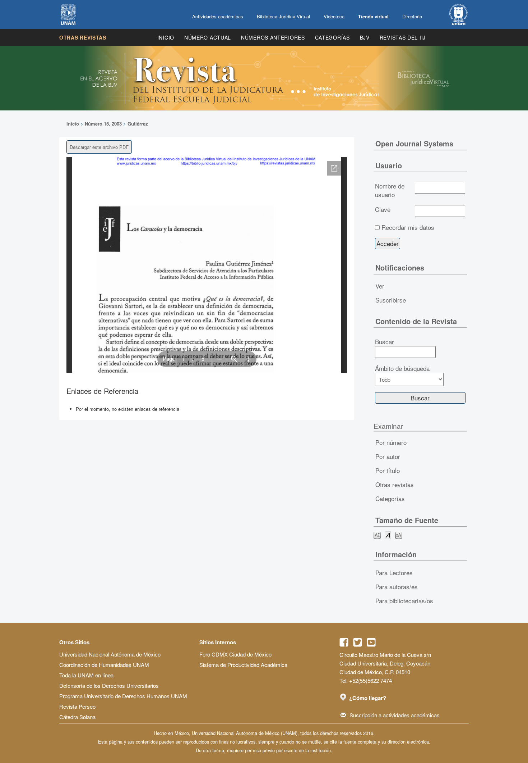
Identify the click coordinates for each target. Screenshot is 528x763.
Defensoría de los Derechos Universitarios (109, 685)
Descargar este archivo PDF (99, 147)
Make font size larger (398, 535)
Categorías (332, 37)
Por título (387, 470)
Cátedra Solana (77, 717)
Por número (391, 442)
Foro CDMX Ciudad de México (235, 654)
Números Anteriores (273, 37)
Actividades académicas (217, 16)
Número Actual (207, 37)
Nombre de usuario (389, 190)
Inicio (165, 37)
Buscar (384, 341)
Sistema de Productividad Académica (243, 664)
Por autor (387, 456)
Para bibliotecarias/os (404, 600)
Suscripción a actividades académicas (394, 715)
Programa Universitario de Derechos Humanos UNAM (123, 696)
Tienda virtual (373, 16)
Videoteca (334, 16)
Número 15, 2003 (103, 123)
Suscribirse (390, 299)
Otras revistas (82, 37)
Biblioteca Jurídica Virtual (283, 16)
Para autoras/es (396, 586)
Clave (382, 209)
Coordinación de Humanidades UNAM (104, 664)
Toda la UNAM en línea (86, 675)
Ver (379, 285)
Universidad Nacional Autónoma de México (110, 654)
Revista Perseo (77, 706)
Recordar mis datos (407, 227)
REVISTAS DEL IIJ (403, 37)
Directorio (412, 16)
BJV (365, 37)
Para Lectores (394, 572)
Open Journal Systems (414, 143)
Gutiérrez (138, 123)
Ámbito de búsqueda (402, 368)
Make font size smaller (377, 535)
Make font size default (388, 535)
